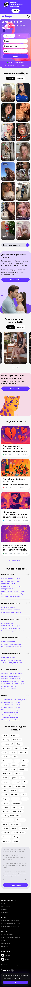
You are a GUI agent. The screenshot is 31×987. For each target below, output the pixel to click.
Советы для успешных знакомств (10, 937)
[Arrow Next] (17, 367)
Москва (3, 903)
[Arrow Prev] (13, 367)
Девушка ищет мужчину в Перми (11, 660)
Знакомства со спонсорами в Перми (12, 684)
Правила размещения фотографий (10, 923)
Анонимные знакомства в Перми (11, 586)
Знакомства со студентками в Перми (12, 631)
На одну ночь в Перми (8, 584)
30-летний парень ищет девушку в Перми (14, 700)
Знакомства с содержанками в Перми (13, 681)
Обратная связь (5, 940)
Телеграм (7, 959)
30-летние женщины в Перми (10, 702)
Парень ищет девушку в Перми (10, 610)
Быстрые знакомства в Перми (10, 579)
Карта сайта (4, 946)
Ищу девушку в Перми (8, 607)
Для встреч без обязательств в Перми (13, 594)
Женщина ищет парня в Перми (10, 628)
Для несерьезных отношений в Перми (13, 591)
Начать (15, 11)
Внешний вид (5, 943)
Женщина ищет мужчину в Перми (11, 663)
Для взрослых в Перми (8, 589)
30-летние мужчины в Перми (10, 712)
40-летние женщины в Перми (10, 705)
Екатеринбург (5, 912)
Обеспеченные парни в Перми (10, 676)
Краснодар (4, 909)
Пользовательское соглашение (10, 920)
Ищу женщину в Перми (8, 642)
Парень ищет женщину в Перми (11, 644)
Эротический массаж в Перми (10, 596)
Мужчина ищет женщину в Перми (11, 647)
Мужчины (21, 36)
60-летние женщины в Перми (10, 710)
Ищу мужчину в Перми (8, 658)
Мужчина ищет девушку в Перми (11, 612)
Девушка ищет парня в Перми (10, 626)
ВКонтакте (7, 955)
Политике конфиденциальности (11, 978)
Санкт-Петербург (6, 906)
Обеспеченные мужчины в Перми (11, 674)
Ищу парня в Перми (7, 623)
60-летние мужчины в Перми (10, 720)
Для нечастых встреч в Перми (10, 581)
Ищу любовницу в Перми (8, 686)
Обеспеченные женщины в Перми (11, 679)
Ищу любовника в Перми (8, 689)
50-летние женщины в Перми (10, 707)
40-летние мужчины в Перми (10, 715)
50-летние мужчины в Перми (10, 717)
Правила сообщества (7, 934)
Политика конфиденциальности (10, 926)
